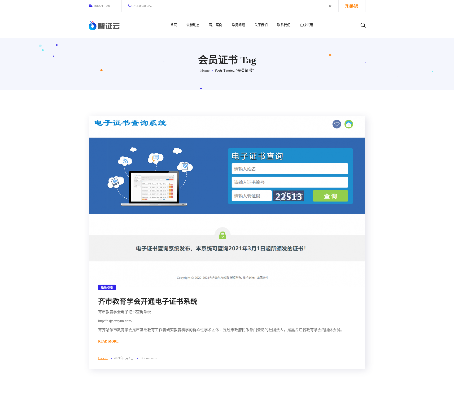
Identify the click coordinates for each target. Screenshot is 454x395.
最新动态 (107, 287)
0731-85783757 (142, 6)
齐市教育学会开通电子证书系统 (147, 301)
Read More (108, 341)
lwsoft (103, 358)
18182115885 (102, 6)
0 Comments (148, 358)
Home (205, 70)
